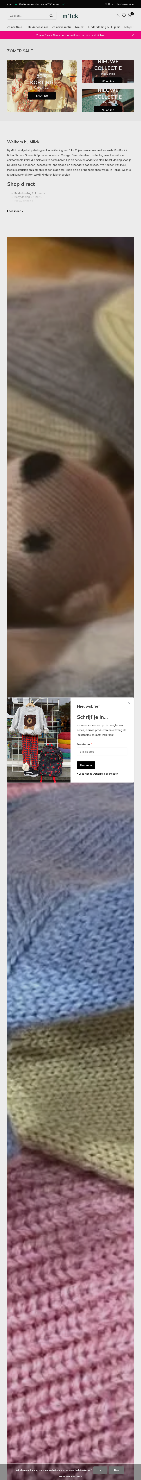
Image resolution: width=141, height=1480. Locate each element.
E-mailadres (84, 744)
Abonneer (86, 765)
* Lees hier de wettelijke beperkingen (97, 774)
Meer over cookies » (70, 1476)
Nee (116, 1470)
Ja (100, 1470)
